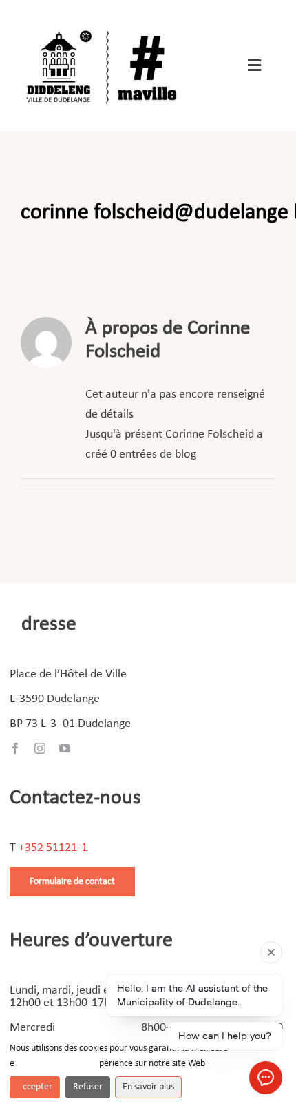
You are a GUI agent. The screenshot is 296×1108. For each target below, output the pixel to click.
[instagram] (39, 748)
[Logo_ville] (104, 26)
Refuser (88, 1087)
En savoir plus (148, 1087)
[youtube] (64, 748)
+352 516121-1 (53, 847)
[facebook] (15, 748)
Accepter (34, 1087)
